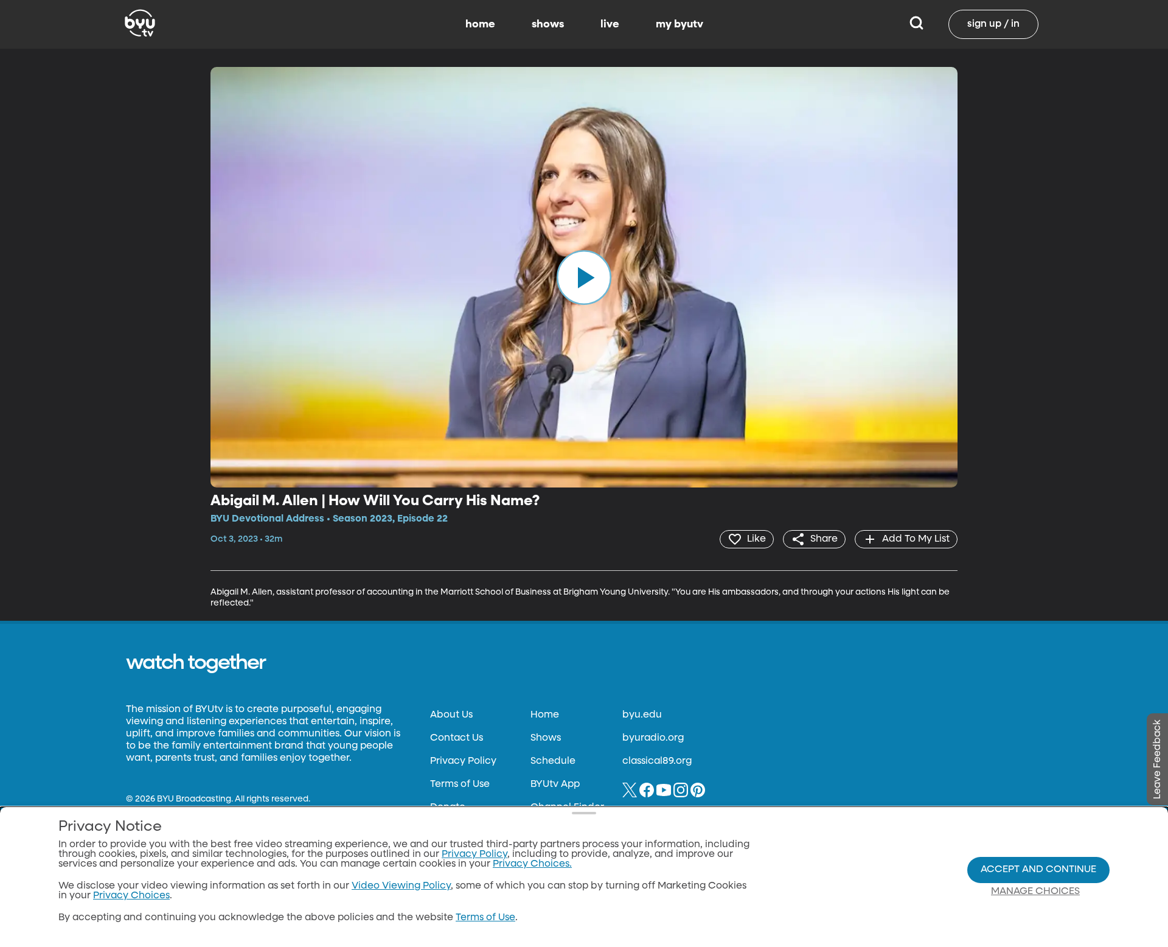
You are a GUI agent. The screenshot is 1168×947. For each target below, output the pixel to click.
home (480, 24)
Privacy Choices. (532, 864)
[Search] (916, 24)
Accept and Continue (1038, 870)
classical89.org (657, 761)
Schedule (552, 761)
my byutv (679, 24)
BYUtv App (555, 784)
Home (544, 715)
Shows (545, 738)
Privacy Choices (131, 896)
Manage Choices (1035, 891)
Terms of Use (460, 784)
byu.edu (642, 715)
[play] (584, 277)
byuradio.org (653, 738)
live (609, 24)
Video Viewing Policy (401, 886)
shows (548, 24)
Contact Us (456, 738)
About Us (451, 715)
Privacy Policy (463, 761)
